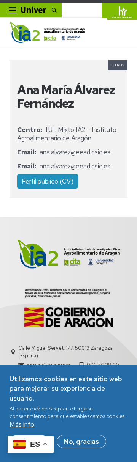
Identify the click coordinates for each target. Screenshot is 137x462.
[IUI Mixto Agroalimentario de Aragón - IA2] (47, 32)
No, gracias (81, 441)
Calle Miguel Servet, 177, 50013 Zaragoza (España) (65, 352)
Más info (22, 424)
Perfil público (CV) (47, 181)
